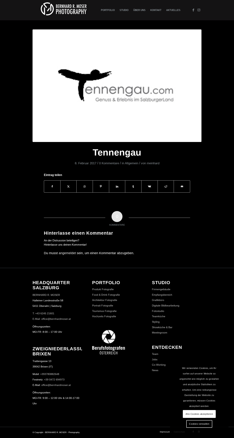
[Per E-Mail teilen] (182, 186)
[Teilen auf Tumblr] (133, 186)
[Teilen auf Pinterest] (101, 186)
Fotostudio (158, 311)
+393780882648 (49, 374)
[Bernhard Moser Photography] (64, 10)
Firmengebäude (161, 289)
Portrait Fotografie (102, 305)
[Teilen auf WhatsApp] (85, 186)
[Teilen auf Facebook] (52, 186)
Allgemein (131, 163)
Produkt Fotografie (103, 289)
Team (155, 353)
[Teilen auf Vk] (149, 186)
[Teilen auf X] (69, 186)
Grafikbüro (158, 300)
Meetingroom (159, 332)
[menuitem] (108, 10)
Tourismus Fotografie (104, 311)
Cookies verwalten (199, 424)
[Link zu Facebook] (193, 10)
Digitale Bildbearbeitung (165, 305)
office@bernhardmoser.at (56, 385)
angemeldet (67, 253)
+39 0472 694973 (54, 379)
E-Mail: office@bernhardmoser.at (52, 318)
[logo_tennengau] (117, 85)
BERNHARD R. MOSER (46, 294)
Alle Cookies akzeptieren (199, 414)
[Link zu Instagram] (198, 10)
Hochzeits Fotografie (104, 316)
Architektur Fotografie (104, 300)
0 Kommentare (109, 163)
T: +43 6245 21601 (43, 313)
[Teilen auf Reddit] (166, 186)
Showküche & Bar (162, 327)
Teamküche (158, 316)
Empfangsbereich (162, 294)
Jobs (154, 359)
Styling (156, 321)
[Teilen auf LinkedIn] (117, 186)
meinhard (153, 163)
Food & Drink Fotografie (106, 294)
